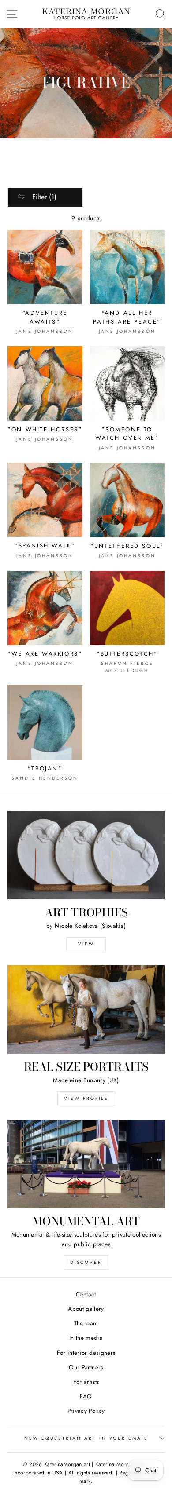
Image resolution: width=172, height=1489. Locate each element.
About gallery (86, 1308)
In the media (86, 1337)
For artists (86, 1381)
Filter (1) (43, 197)
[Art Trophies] (86, 855)
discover (86, 1262)
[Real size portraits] (86, 1009)
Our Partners (86, 1367)
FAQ (86, 1396)
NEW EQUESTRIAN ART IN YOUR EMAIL (86, 1438)
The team (86, 1323)
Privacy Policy (86, 1410)
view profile (86, 1098)
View (86, 944)
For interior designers (86, 1352)
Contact (86, 1294)
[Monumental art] (86, 1164)
